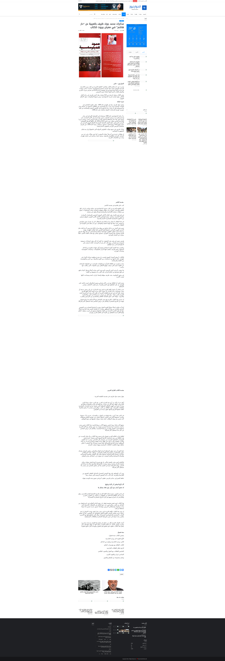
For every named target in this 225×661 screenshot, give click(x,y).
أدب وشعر (144, 645)
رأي (107, 14)
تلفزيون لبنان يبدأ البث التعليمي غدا (134, 57)
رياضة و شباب (114, 14)
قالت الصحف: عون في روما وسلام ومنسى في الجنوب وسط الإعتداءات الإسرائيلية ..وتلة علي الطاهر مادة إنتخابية (142, 138)
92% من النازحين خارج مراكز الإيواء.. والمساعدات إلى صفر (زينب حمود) (132, 136)
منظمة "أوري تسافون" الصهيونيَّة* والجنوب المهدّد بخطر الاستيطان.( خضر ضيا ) (104, 651)
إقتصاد (136, 14)
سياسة (140, 14)
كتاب (120, 20)
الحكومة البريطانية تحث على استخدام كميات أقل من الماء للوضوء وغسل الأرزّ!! (142, 121)
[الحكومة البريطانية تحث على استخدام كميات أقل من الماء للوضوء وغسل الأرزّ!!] (142, 115)
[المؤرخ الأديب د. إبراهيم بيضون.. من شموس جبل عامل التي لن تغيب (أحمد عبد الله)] (101, 605)
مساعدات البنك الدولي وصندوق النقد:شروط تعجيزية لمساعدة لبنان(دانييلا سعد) (104, 646)
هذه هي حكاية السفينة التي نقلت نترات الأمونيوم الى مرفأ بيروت (133, 76)
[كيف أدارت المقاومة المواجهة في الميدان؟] (115, 630)
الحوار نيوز (121, 30)
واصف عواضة (106, 653)
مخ (110, 644)
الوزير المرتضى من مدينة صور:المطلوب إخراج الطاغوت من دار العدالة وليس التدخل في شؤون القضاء (104, 633)
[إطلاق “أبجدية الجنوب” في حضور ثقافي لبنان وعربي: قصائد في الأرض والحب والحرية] (117, 604)
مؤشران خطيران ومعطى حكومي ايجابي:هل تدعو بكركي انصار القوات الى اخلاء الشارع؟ (104, 642)
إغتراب (128, 14)
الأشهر (143, 52)
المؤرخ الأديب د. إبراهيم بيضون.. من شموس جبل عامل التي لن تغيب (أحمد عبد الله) (101, 612)
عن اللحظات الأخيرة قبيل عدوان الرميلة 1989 (133, 70)
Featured (109, 626)
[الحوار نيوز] (138, 7)
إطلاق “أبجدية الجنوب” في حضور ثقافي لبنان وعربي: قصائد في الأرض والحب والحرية (118, 611)
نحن (110, 653)
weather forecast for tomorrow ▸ (137, 46)
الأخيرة (137, 52)
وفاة (102, 653)
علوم (110, 14)
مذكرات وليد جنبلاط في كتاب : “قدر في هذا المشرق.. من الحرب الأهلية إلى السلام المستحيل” (85, 611)
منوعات (119, 14)
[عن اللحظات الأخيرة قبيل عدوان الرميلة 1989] (143, 71)
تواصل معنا (103, 14)
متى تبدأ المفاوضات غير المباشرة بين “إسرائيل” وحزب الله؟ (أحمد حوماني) (131, 121)
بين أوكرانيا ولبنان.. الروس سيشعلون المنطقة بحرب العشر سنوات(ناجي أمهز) (133, 83)
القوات (110, 630)
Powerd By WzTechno (142, 658)
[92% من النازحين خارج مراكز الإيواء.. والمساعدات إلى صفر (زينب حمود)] (131, 130)
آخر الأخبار (144, 643)
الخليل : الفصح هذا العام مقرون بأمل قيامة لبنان (104, 628)
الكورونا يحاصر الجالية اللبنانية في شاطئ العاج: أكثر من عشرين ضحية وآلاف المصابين (133, 64)
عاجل (121, 574)
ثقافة (124, 14)
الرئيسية (144, 14)
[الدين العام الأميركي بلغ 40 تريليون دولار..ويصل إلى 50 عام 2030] (115, 633)
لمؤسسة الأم (101, 639)
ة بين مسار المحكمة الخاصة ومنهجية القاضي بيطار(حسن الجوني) (104, 637)
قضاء (132, 14)
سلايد (110, 639)
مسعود (110, 648)
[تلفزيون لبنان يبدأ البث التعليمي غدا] (143, 58)
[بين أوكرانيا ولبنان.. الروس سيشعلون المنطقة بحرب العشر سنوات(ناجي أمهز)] (143, 83)
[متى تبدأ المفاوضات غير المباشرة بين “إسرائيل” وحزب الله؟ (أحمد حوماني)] (131, 115)
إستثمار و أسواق (143, 646)
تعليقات (130, 52)
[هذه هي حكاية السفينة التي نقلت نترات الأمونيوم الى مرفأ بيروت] (143, 76)
